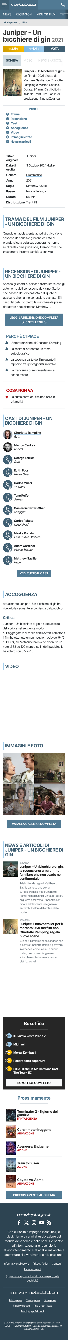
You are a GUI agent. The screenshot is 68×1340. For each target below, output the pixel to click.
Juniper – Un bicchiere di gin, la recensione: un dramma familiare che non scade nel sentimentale (42, 873)
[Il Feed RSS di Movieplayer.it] (49, 1222)
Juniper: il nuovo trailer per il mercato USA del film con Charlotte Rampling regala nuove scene (41, 930)
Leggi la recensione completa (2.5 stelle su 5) (34, 320)
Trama (15, 114)
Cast (14, 123)
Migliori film (46, 14)
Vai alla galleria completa (34, 824)
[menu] (4, 5)
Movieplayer (10, 22)
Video (15, 132)
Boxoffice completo (34, 1083)
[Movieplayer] (34, 1215)
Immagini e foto (21, 137)
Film (24, 22)
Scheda (12, 60)
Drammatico (34, 175)
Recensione (19, 119)
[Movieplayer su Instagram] (34, 1222)
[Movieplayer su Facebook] (19, 1222)
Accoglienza (19, 128)
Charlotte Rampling (27, 433)
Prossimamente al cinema (34, 1195)
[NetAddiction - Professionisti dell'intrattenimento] (43, 1292)
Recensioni (24, 14)
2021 (29, 180)
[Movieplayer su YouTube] (41, 1222)
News (7, 14)
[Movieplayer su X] (26, 1222)
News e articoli (21, 141)
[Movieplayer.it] (23, 5)
